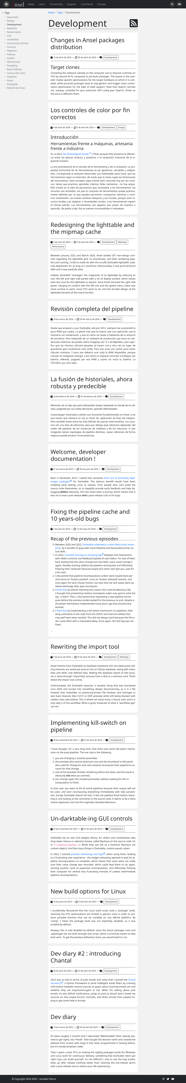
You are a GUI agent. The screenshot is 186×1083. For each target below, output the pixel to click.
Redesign (122, 242)
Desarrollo (12, 17)
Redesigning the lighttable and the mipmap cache (92, 228)
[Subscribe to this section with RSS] (134, 23)
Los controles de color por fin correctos (90, 113)
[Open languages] (179, 4)
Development (14, 24)
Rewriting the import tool (85, 646)
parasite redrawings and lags (87, 854)
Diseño (11, 58)
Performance (58, 246)
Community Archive (17, 43)
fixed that (62, 589)
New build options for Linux (88, 891)
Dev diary (63, 1016)
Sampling (12, 65)
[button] (42, 4)
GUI (9, 35)
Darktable (12, 84)
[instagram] (163, 1079)
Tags (7, 12)
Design (11, 20)
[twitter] (168, 1079)
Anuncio (11, 46)
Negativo (12, 50)
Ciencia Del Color (16, 73)
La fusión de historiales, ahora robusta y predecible (91, 383)
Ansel (10, 80)
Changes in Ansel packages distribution (87, 43)
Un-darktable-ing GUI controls (91, 818)
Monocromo (13, 61)
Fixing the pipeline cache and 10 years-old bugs (90, 515)
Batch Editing (14, 69)
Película (11, 54)
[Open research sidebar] (172, 4)
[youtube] (172, 1079)
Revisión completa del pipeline (92, 308)
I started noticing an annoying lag (83, 555)
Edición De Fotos (16, 87)
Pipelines (12, 76)
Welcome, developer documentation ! (78, 455)
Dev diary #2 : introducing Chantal (86, 957)
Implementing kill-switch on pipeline (88, 726)
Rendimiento (14, 31)
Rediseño (12, 28)
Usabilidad (12, 39)
